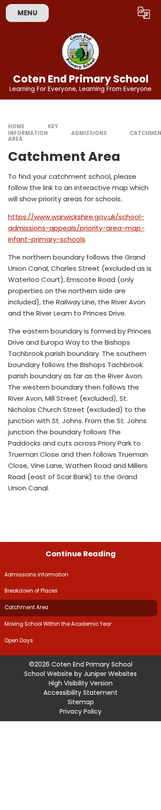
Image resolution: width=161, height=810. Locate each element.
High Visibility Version (81, 683)
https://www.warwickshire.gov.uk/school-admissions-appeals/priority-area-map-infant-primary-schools (76, 228)
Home (16, 126)
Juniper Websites (110, 673)
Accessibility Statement (80, 692)
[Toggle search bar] (122, 13)
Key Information (33, 130)
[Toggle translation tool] (144, 13)
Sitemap (81, 701)
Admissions (89, 133)
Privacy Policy (80, 711)
